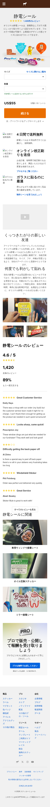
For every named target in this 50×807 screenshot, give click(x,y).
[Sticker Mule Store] (17, 762)
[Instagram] (27, 762)
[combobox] (25, 77)
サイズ (7, 71)
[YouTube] (32, 762)
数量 (6, 83)
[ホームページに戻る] (25, 4)
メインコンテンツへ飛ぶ (2, 2)
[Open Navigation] (4, 4)
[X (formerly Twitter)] (22, 762)
